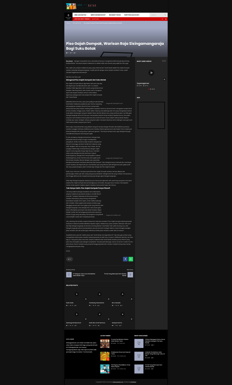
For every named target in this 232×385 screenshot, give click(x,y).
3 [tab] (152, 89)
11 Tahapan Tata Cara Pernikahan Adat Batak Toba (84, 274)
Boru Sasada (116, 303)
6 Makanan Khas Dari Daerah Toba (120, 353)
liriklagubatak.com (118, 382)
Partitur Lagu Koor (131, 15)
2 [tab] (150, 89)
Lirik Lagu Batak (80, 15)
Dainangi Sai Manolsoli (73, 323)
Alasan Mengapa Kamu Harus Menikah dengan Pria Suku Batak (155, 341)
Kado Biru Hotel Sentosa (97, 323)
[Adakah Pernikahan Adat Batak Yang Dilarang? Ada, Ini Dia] (138, 356)
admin (140, 85)
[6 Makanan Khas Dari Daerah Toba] (104, 356)
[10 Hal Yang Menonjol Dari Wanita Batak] (130, 274)
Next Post (130, 270)
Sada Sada (69, 303)
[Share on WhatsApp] (131, 259)
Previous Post (70, 270)
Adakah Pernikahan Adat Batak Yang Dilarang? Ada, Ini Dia (155, 353)
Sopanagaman (143, 83)
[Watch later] (162, 19)
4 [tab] (154, 89)
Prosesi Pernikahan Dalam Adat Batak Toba (119, 340)
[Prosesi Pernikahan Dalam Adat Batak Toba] (104, 343)
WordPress (133, 382)
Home (68, 23)
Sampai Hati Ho (117, 323)
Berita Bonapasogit (98, 15)
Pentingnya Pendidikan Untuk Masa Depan (120, 366)
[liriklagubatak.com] (81, 6)
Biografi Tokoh (115, 15)
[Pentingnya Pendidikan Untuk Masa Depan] (104, 368)
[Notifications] (166, 19)
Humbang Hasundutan (96, 303)
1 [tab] (148, 89)
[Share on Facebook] (125, 259)
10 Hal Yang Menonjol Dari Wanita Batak (115, 274)
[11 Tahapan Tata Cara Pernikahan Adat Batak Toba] (69, 274)
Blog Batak (69, 61)
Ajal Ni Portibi (95, 19)
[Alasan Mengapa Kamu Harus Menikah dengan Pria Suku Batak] (138, 343)
